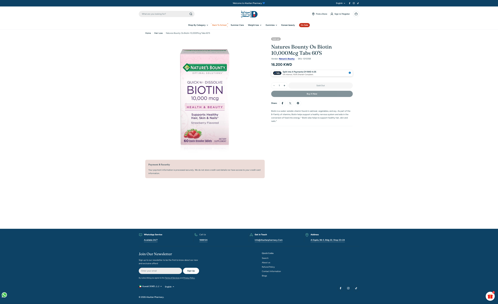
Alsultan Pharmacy (155, 297)
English (339, 3)
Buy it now (312, 94)
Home (148, 33)
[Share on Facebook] (282, 103)
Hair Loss (158, 33)
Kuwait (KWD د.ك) (150, 286)
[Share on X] (290, 103)
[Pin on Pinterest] (298, 103)
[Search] (190, 14)
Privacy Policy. (189, 278)
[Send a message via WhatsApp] (4, 295)
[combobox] (167, 14)
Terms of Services (172, 278)
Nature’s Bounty (287, 58)
